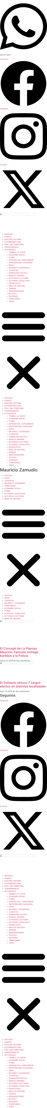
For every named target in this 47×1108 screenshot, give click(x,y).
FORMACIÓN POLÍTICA (18, 273)
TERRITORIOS (14, 299)
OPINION (12, 288)
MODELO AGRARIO (16, 275)
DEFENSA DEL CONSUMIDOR (21, 260)
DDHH (11, 265)
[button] (23, 350)
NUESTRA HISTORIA (12, 239)
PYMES (12, 257)
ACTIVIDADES (10, 250)
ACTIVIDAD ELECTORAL (19, 278)
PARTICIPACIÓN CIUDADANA (21, 263)
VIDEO (11, 301)
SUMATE (8, 237)
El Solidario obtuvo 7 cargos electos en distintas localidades (23, 684)
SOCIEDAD (13, 296)
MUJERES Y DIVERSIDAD (19, 268)
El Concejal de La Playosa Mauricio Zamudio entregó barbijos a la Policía (19, 652)
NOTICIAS (8, 234)
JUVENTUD (13, 270)
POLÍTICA (13, 294)
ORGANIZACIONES (16, 291)
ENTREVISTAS (14, 283)
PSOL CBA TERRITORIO (14, 244)
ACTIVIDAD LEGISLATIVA (19, 281)
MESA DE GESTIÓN (17, 286)
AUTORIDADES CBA (12, 242)
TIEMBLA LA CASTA (17, 252)
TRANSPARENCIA (11, 247)
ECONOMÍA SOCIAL (17, 255)
